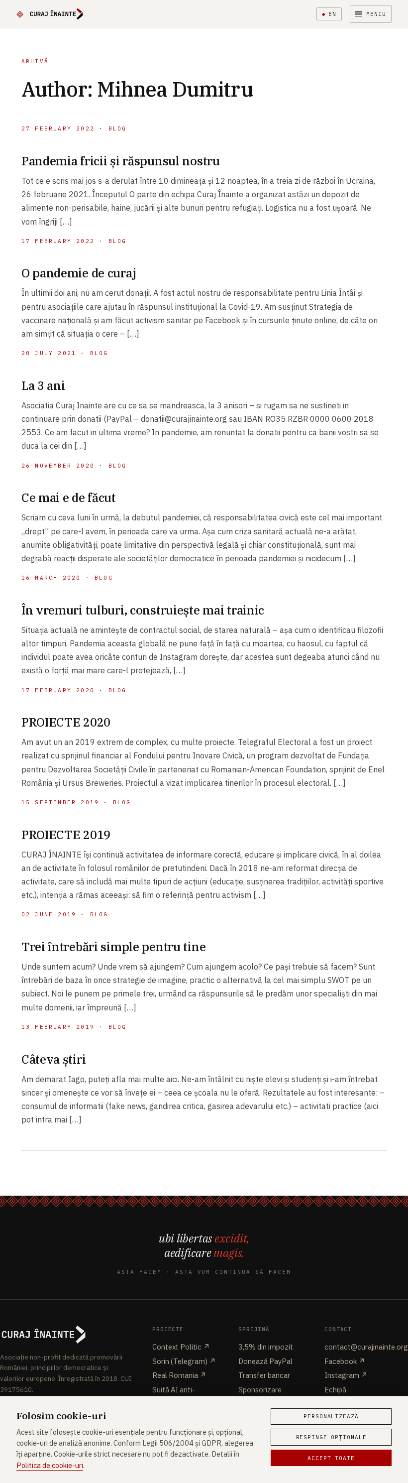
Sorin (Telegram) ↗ (184, 1361)
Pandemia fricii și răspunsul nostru (120, 161)
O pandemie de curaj (78, 273)
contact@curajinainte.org (366, 1347)
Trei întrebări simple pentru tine (113, 947)
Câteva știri (53, 1059)
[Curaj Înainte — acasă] (50, 14)
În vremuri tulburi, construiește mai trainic (142, 610)
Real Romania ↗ (179, 1375)
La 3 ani (43, 385)
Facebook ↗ (344, 1361)
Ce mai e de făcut (68, 497)
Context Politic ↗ (181, 1347)
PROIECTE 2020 (65, 722)
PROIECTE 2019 (65, 835)
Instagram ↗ (346, 1375)
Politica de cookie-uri (49, 1465)
